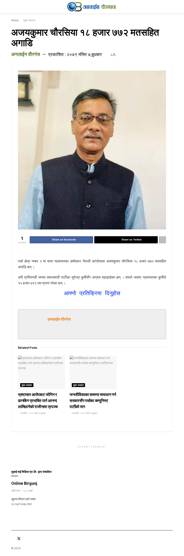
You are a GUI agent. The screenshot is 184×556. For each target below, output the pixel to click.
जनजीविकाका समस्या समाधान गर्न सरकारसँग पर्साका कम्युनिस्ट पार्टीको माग (93, 400)
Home (15, 20)
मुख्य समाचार (29, 20)
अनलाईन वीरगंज (25, 54)
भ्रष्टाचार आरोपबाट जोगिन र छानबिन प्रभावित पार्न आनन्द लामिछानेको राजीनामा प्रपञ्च (37, 400)
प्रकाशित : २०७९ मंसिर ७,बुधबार (75, 54)
